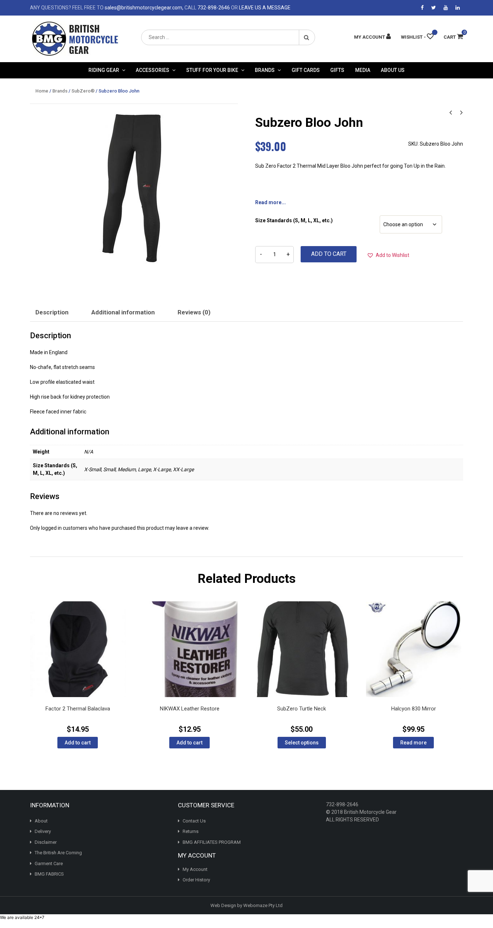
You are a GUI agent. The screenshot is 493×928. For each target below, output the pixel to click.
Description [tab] (52, 312)
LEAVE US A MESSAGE (265, 7)
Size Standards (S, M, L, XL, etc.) (294, 220)
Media (362, 70)
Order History (196, 879)
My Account (195, 869)
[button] (388, 255)
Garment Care (49, 863)
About (41, 821)
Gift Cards (306, 70)
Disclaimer (46, 842)
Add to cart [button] (78, 743)
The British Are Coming (58, 852)
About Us (393, 70)
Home (41, 91)
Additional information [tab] (123, 312)
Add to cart (328, 253)
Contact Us (194, 821)
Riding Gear (103, 70)
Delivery (43, 831)
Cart (453, 37)
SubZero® (83, 91)
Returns (190, 831)
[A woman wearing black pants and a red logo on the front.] (134, 189)
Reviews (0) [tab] (194, 312)
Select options (302, 743)
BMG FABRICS (49, 874)
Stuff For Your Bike (212, 70)
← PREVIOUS (450, 112)
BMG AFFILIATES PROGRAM (212, 842)
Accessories (152, 70)
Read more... (270, 202)
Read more (413, 743)
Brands (265, 70)
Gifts (337, 70)
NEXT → (461, 112)
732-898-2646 (213, 7)
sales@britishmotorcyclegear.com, (144, 7)
